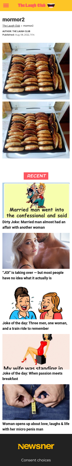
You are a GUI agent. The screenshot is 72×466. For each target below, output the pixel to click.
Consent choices (36, 460)
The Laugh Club (11, 25)
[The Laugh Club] (36, 5)
